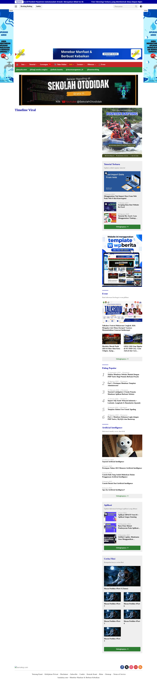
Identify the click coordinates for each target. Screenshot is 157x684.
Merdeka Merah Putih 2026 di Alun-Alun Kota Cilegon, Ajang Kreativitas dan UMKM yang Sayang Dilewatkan (111, 348)
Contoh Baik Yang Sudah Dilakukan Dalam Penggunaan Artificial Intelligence (118, 476)
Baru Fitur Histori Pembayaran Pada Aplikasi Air (128, 527)
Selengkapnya (121, 227)
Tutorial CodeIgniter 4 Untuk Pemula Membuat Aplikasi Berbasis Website (122, 393)
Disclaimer (64, 674)
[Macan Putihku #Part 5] (112, 614)
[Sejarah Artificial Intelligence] (122, 446)
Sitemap (108, 674)
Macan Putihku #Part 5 (112, 622)
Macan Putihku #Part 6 (132, 605)
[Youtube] (136, 667)
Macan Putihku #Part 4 (132, 622)
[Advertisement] (78, 29)
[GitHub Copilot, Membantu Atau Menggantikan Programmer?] (110, 538)
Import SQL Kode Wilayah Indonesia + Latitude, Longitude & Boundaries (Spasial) (124, 402)
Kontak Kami (92, 674)
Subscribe (73, 674)
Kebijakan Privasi (51, 674)
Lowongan (44, 64)
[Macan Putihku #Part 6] (132, 597)
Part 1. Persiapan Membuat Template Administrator (122, 384)
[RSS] (140, 667)
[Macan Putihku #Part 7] (112, 597)
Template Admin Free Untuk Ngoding (122, 409)
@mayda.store (21, 70)
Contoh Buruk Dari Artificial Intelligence (117, 483)
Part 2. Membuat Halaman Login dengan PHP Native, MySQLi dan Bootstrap (123, 418)
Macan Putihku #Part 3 (112, 640)
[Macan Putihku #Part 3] (112, 631)
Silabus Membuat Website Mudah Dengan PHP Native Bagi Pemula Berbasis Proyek (123, 376)
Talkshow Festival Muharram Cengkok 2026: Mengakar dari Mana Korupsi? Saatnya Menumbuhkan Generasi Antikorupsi (119, 328)
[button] (136, 6)
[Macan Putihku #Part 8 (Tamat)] (122, 576)
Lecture (80, 64)
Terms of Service (119, 674)
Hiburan (91, 64)
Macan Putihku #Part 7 (112, 605)
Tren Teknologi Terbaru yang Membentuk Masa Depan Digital (97, 2)
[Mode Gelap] (141, 6)
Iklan (101, 674)
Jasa (22, 64)
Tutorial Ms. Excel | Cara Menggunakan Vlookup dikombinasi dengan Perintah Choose (129, 217)
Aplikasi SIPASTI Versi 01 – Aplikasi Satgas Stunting (128, 516)
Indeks (38, 6)
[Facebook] (122, 667)
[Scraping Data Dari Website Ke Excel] (110, 206)
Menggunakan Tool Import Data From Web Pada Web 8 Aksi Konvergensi (120, 197)
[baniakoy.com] (20, 54)
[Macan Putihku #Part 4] (132, 614)
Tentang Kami (37, 674)
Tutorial (32, 64)
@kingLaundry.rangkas (38, 70)
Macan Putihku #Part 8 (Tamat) (116, 589)
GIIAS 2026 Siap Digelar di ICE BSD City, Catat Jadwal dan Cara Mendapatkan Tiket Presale (133, 348)
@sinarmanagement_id (74, 70)
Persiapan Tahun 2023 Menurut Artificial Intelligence (122, 468)
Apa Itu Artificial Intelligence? (113, 490)
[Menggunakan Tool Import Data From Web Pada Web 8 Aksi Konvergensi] (122, 181)
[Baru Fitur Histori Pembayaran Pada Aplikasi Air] (110, 527)
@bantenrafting (93, 70)
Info (70, 64)
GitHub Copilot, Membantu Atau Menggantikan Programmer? (128, 538)
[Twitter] (127, 667)
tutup (11, 10)
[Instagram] (131, 667)
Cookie (82, 674)
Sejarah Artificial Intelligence (113, 462)
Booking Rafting (26, 6)
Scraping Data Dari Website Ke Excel (128, 206)
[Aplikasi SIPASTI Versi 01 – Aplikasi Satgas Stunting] (110, 516)
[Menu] (16, 6)
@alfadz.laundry (56, 70)
